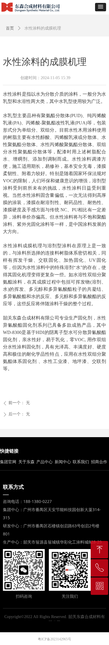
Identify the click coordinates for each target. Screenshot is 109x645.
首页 (10, 28)
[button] (100, 7)
